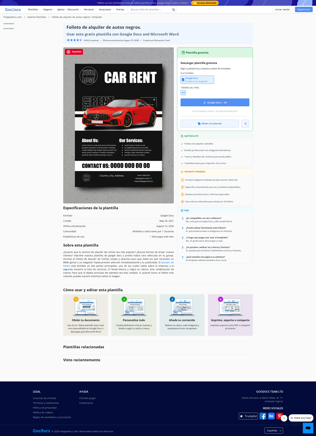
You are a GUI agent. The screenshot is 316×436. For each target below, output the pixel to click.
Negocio (47, 9)
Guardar (76, 51)
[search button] (173, 10)
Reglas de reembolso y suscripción (52, 417)
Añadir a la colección (212, 123)
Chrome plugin (87, 398)
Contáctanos (86, 402)
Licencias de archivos (44, 398)
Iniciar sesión (282, 9)
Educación (73, 9)
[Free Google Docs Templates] (13, 9)
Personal (89, 9)
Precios (120, 9)
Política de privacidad (45, 407)
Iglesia (61, 9)
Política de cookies (43, 412)
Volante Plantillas (37, 17)
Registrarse (304, 9)
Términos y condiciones (46, 402)
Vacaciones (105, 9)
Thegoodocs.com (12, 17)
